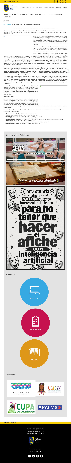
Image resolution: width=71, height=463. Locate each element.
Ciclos (40, 7)
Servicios (65, 7)
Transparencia (35, 449)
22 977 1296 (32, 428)
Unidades (46, 7)
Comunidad (51, 7)
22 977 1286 (41, 429)
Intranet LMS (15, 1)
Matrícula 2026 (7, 1)
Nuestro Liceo (25, 7)
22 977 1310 (41, 431)
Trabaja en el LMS (63, 9)
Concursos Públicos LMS (10, 422)
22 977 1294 (41, 428)
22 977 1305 (32, 429)
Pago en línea (35, 451)
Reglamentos (58, 7)
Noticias (56, 9)
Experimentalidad (34, 7)
